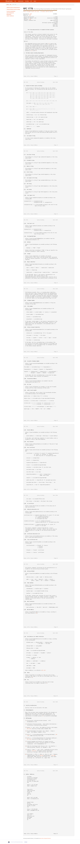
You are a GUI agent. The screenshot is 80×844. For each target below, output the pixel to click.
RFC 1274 (29, 728)
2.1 (24, 128)
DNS (15, 1)
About (35, 1)
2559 (30, 15)
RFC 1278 (29, 739)
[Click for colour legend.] (40, 10)
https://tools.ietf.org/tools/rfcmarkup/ (45, 838)
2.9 (24, 189)
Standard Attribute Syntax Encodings (13, 9)
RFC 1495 (53, 755)
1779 (28, 735)
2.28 (25, 533)
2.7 (24, 177)
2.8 (24, 183)
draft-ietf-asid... (36, 11)
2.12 (25, 236)
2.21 (25, 384)
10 (36, 613)
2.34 (25, 636)
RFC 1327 (44, 670)
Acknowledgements (10, 12)
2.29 (25, 539)
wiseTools (9, 1)
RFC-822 (41, 755)
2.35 (25, 672)
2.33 (25, 609)
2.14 (25, 253)
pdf (29, 11)
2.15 (25, 261)
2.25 (25, 447)
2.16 (25, 300)
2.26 (25, 503)
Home (8, 4)
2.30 (25, 571)
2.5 (24, 166)
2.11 (25, 223)
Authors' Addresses (10, 15)
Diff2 (51, 11)
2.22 (25, 390)
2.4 (24, 160)
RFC (31, 1)
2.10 (25, 195)
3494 (31, 13)
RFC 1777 (34, 750)
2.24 (25, 441)
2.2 (24, 135)
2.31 (25, 582)
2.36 (25, 679)
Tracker (43, 11)
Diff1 (47, 11)
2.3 (24, 154)
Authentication (20, 1)
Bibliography (9, 14)
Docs (25, 11)
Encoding (27, 1)
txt (27, 11)
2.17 (25, 306)
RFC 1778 (26, 82)
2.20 (25, 378)
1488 (30, 19)
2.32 (25, 601)
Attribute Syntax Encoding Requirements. (14, 7)
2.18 (25, 327)
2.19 (25, 361)
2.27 (25, 509)
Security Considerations (11, 11)
